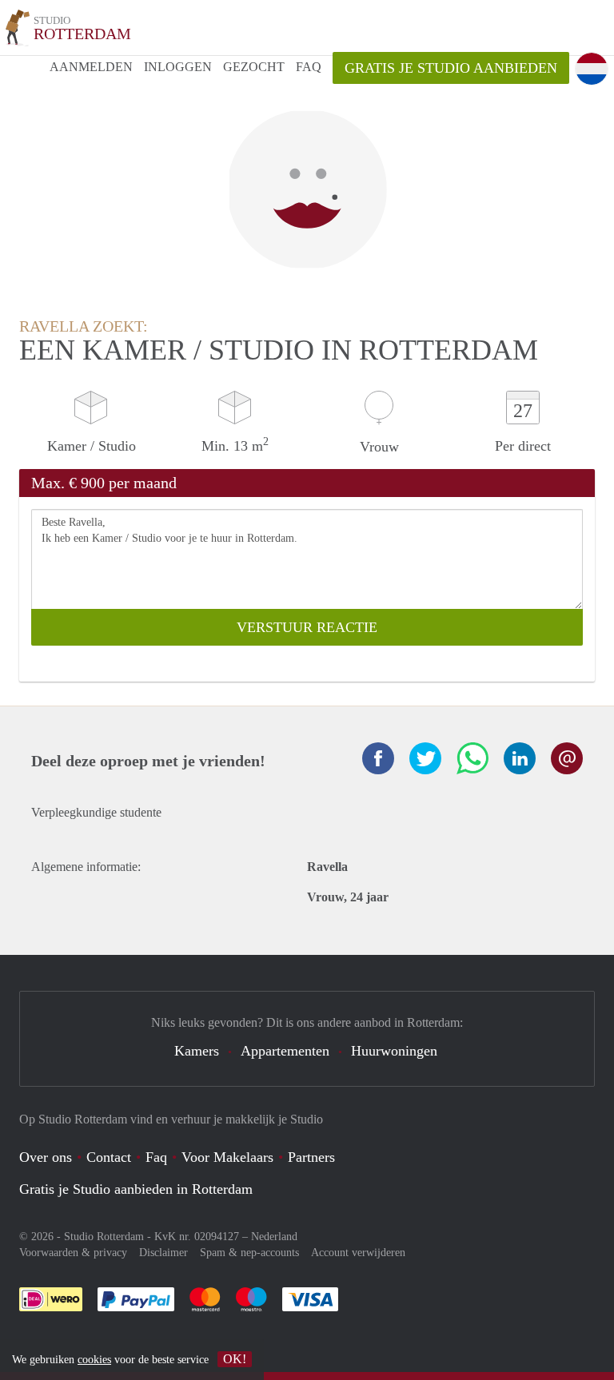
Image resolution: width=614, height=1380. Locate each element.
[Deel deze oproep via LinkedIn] (520, 758)
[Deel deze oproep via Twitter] (425, 758)
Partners (311, 1157)
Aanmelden (91, 67)
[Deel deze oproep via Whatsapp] (472, 758)
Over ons (45, 1157)
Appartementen (285, 1051)
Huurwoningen (394, 1051)
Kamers (196, 1051)
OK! (234, 1359)
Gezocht (254, 67)
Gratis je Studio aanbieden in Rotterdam (136, 1189)
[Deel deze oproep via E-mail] (567, 758)
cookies (94, 1360)
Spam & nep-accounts (249, 1253)
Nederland (274, 1237)
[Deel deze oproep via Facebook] (378, 758)
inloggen (178, 67)
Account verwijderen (358, 1253)
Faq (156, 1157)
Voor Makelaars (227, 1157)
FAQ (308, 67)
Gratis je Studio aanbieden (451, 68)
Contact (108, 1157)
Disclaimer (163, 1253)
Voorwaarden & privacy (73, 1253)
